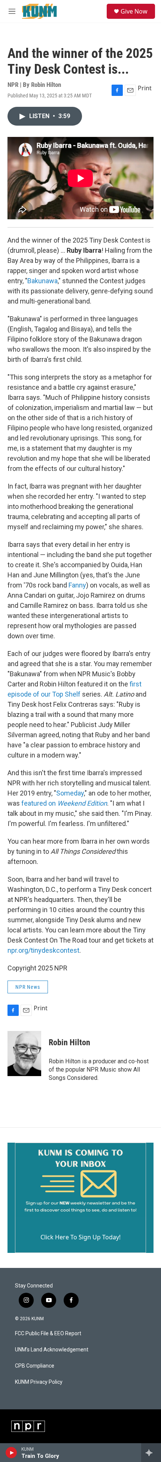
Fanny (77, 585)
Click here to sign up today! (80, 1237)
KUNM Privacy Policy (39, 1382)
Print (145, 88)
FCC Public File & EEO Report (48, 1333)
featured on (64, 803)
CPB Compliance (34, 1366)
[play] (11, 1452)
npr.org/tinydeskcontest (43, 950)
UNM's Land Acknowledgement (51, 1350)
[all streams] (151, 1452)
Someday (70, 793)
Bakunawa (42, 281)
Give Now (134, 11)
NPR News (27, 987)
